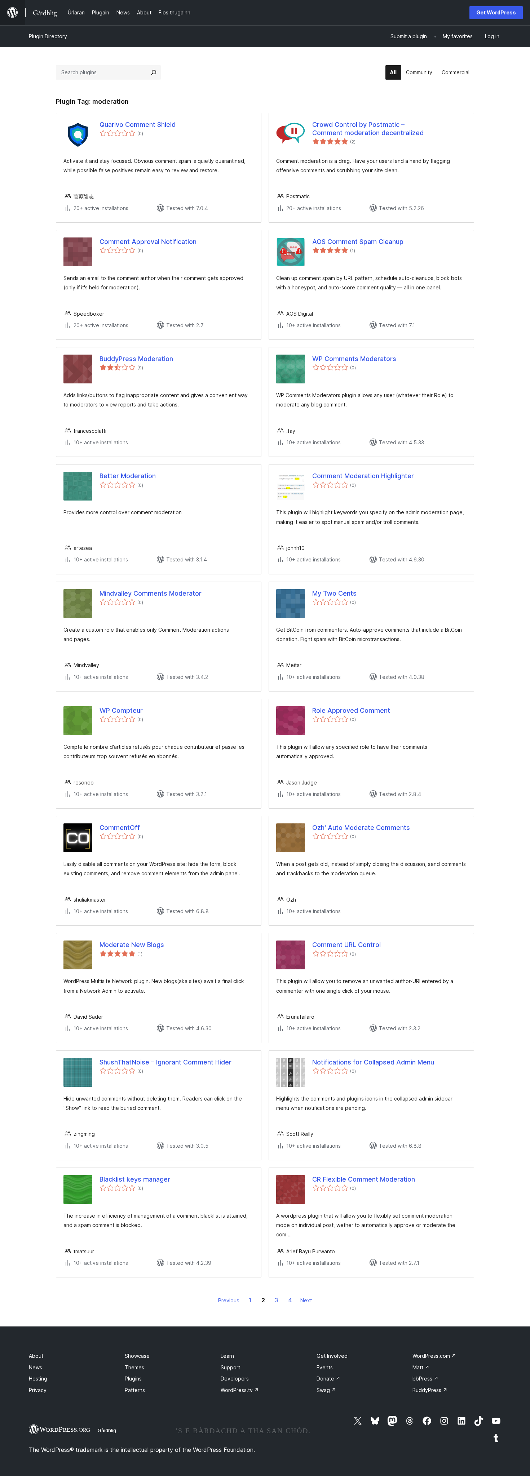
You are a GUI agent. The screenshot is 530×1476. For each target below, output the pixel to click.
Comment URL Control (346, 944)
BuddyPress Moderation (136, 359)
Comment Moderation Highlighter (363, 476)
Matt (420, 1367)
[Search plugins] (153, 72)
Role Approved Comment (351, 710)
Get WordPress (496, 12)
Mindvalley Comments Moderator (151, 593)
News (35, 1367)
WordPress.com (434, 1356)
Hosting (38, 1378)
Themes (134, 1367)
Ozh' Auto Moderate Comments (361, 827)
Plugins (133, 1378)
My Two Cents (334, 593)
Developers (235, 1378)
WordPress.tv (240, 1390)
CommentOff (120, 827)
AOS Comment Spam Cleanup (357, 241)
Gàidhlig (107, 1430)
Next (306, 1300)
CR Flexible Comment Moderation (363, 1179)
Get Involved (332, 1356)
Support (230, 1367)
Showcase (137, 1356)
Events (325, 1367)
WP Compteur (121, 710)
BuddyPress (429, 1390)
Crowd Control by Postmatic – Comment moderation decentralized (368, 129)
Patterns (135, 1390)
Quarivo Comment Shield (138, 124)
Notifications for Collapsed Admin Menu (373, 1062)
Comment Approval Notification (148, 241)
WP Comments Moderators (354, 359)
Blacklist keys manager (135, 1179)
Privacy (38, 1390)
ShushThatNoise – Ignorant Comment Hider (165, 1062)
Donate (328, 1378)
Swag (326, 1390)
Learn (227, 1356)
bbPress (425, 1378)
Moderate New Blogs (132, 944)
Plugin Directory (48, 36)
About (36, 1356)
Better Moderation (128, 476)
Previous (228, 1300)
